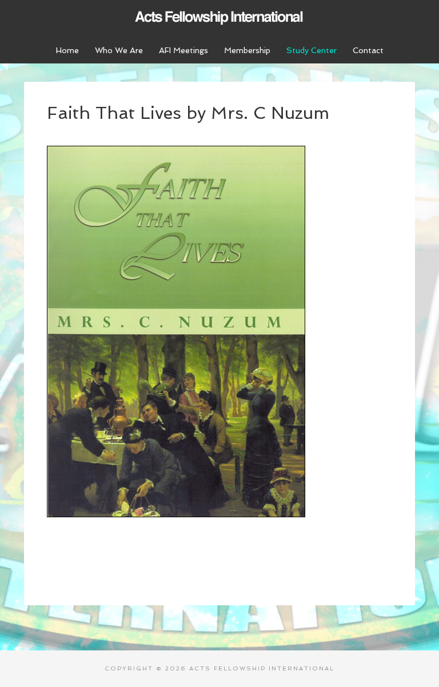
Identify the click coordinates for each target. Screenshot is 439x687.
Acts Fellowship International (219, 17)
